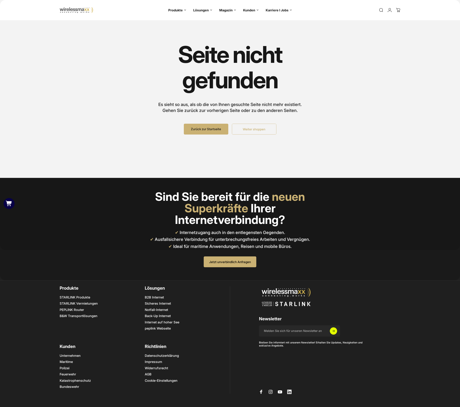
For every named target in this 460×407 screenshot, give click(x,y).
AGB (148, 374)
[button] (9, 203)
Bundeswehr (69, 387)
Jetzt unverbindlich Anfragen (230, 262)
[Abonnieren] (333, 331)
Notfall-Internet (156, 310)
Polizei (64, 368)
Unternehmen (70, 356)
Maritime (66, 362)
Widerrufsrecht (156, 368)
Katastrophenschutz (75, 380)
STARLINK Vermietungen (79, 303)
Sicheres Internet (158, 303)
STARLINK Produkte (75, 297)
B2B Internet (154, 297)
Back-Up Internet (158, 316)
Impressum (153, 362)
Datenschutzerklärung (162, 356)
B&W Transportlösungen (78, 316)
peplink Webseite (158, 328)
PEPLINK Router (72, 310)
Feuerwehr (68, 374)
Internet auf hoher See (162, 322)
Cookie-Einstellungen (161, 380)
